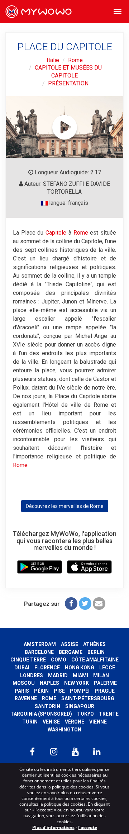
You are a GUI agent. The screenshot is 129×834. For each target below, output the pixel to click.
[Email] (99, 603)
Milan (101, 675)
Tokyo (85, 714)
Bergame (70, 652)
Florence (47, 667)
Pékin (41, 691)
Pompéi (80, 691)
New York (76, 683)
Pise (59, 691)
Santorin (47, 706)
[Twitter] (85, 603)
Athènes (94, 644)
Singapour (79, 706)
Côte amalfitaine (95, 660)
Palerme (105, 683)
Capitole (56, 232)
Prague (105, 691)
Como (58, 660)
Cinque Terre (28, 660)
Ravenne (26, 698)
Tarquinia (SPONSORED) (41, 714)
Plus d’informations (53, 827)
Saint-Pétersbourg (87, 698)
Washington (64, 729)
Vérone (74, 722)
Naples (49, 683)
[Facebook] (71, 603)
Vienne (98, 722)
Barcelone (39, 652)
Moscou (24, 683)
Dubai (21, 667)
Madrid (58, 675)
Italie (53, 60)
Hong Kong (79, 667)
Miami (80, 675)
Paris (22, 691)
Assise (69, 644)
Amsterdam (40, 644)
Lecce (107, 667)
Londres (31, 675)
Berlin (96, 652)
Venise (51, 722)
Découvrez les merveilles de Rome (65, 506)
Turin (30, 722)
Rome (75, 60)
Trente (109, 714)
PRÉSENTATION (68, 83)
